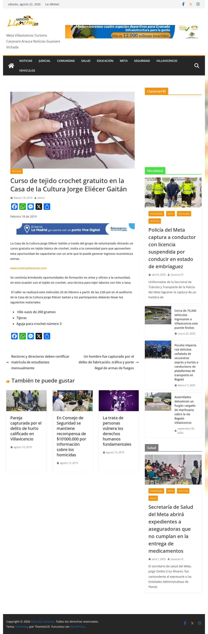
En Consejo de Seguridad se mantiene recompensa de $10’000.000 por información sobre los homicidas (71, 436)
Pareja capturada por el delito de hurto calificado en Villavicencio (25, 428)
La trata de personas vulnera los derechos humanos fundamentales (117, 431)
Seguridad (142, 61)
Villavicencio (166, 61)
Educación (105, 61)
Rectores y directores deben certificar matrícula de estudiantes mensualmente (40, 362)
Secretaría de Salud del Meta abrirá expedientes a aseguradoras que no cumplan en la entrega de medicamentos (170, 528)
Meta (124, 61)
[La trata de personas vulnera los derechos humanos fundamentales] (119, 393)
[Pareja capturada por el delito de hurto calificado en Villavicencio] (26, 393)
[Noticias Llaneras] (11, 66)
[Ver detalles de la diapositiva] (133, 31)
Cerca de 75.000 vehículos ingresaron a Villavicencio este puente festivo (186, 319)
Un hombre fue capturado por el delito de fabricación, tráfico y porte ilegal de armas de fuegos (106, 362)
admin (40, 197)
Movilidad (184, 213)
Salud (85, 61)
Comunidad (66, 61)
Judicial (45, 61)
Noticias (25, 61)
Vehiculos (27, 70)
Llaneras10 (177, 274)
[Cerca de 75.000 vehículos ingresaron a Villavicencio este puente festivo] (158, 322)
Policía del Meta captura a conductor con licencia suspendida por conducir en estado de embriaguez (172, 248)
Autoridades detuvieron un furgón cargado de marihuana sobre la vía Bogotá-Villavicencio (184, 410)
